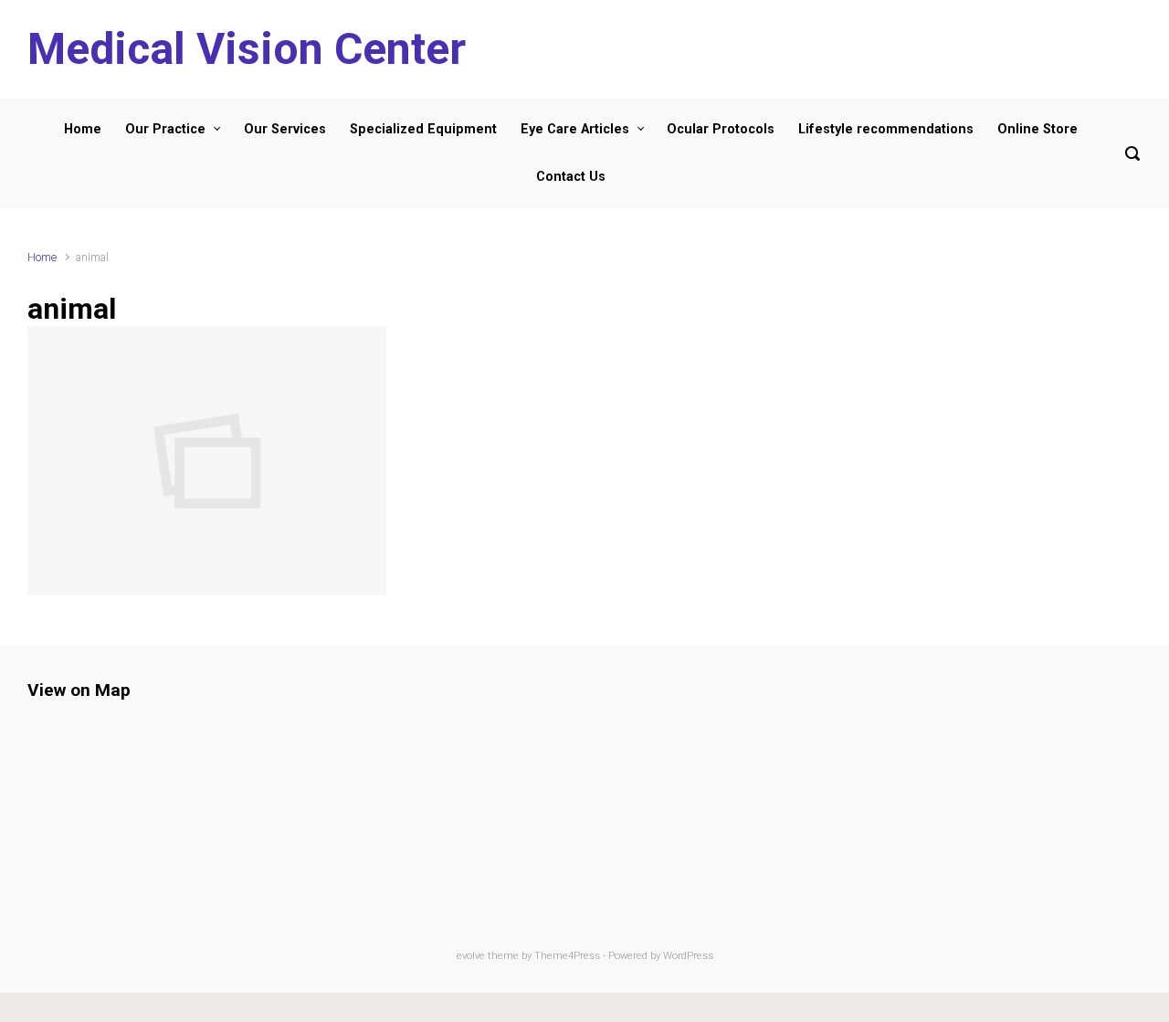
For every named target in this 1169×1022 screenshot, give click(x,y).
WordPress (688, 956)
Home (42, 257)
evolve (471, 956)
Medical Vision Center (246, 49)
